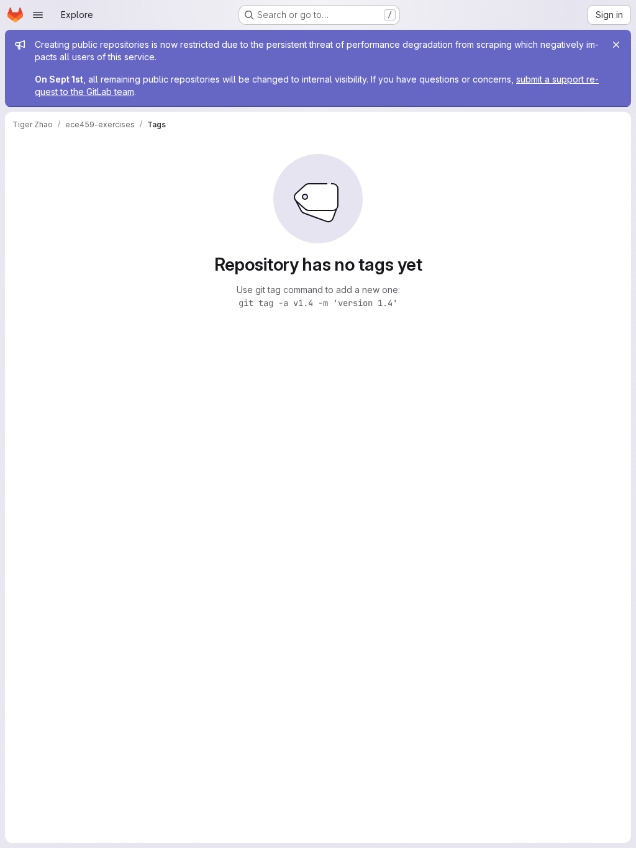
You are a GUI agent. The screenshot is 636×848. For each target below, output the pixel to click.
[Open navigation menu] (38, 15)
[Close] (616, 44)
